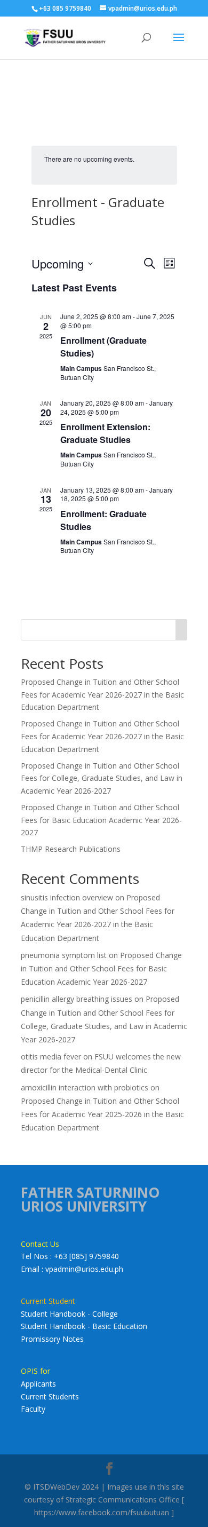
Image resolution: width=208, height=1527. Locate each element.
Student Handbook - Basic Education (84, 1326)
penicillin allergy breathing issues (76, 999)
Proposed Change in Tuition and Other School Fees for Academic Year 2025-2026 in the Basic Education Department (102, 1114)
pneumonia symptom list (64, 955)
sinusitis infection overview (67, 897)
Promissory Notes (52, 1339)
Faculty (33, 1409)
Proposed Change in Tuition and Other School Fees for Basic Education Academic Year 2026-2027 (101, 820)
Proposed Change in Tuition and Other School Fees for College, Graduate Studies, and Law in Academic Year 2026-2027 (101, 778)
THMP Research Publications (71, 849)
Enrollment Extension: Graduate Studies (105, 433)
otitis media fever (51, 1056)
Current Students (50, 1396)
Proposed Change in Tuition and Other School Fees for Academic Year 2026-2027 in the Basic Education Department (102, 695)
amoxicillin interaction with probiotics (84, 1087)
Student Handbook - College (69, 1314)
